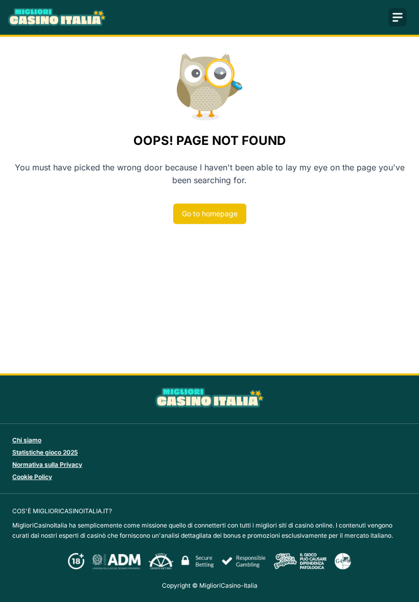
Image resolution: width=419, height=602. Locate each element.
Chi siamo (26, 440)
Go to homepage (210, 213)
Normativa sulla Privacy (47, 464)
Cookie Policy (32, 477)
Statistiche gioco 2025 (45, 452)
